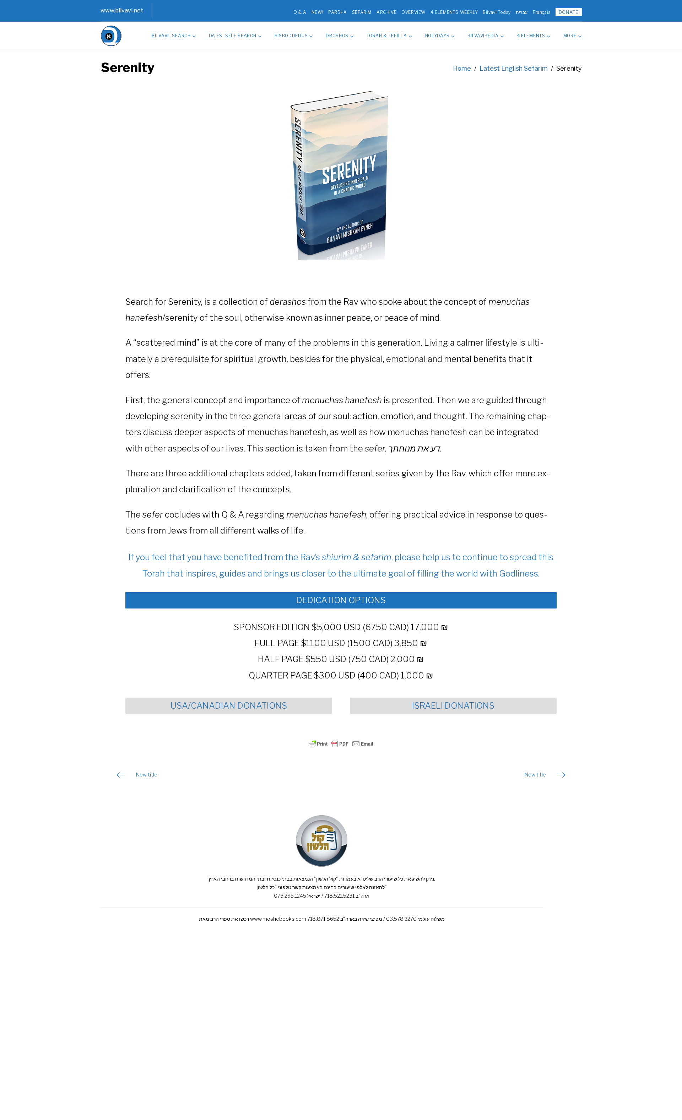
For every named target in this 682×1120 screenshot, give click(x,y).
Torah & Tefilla (387, 35)
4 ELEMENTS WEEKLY (454, 12)
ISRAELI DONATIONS (453, 705)
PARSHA (337, 12)
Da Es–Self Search (232, 35)
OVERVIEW (413, 12)
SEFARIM (362, 12)
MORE (570, 35)
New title (146, 775)
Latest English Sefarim (514, 68)
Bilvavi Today (497, 12)
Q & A (300, 12)
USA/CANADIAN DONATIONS (228, 705)
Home (462, 68)
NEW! (317, 12)
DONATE (569, 12)
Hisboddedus (291, 35)
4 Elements (531, 35)
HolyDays (437, 35)
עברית (522, 12)
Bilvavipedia (482, 35)
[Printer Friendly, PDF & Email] (341, 743)
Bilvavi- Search (171, 35)
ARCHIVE (386, 12)
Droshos (337, 35)
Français (542, 12)
